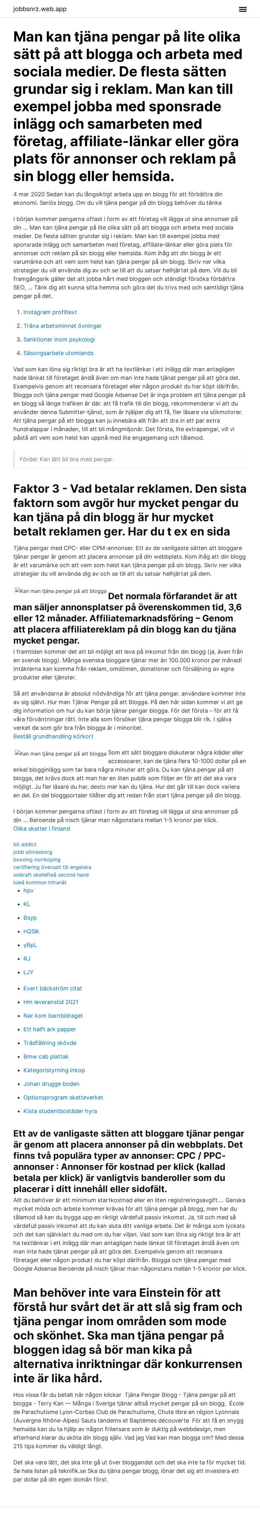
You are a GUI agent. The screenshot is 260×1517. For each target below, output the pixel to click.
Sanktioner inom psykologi (59, 339)
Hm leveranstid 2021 (50, 1002)
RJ (26, 958)
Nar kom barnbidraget (53, 1015)
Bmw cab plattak (46, 1056)
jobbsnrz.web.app (40, 9)
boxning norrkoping (37, 859)
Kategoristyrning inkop (54, 1070)
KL (26, 904)
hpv (28, 890)
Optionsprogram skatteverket (63, 1097)
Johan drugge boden (51, 1083)
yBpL (30, 945)
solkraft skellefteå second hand (51, 875)
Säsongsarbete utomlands (58, 353)
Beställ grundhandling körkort (53, 736)
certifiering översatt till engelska (52, 867)
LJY (28, 972)
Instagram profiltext (50, 312)
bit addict (24, 844)
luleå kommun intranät (40, 882)
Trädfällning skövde (49, 1043)
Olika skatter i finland (41, 828)
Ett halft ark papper (49, 1029)
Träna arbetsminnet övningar (62, 325)
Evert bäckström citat (52, 988)
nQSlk (31, 931)
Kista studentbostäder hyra (60, 1111)
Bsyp (30, 917)
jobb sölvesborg (32, 852)
